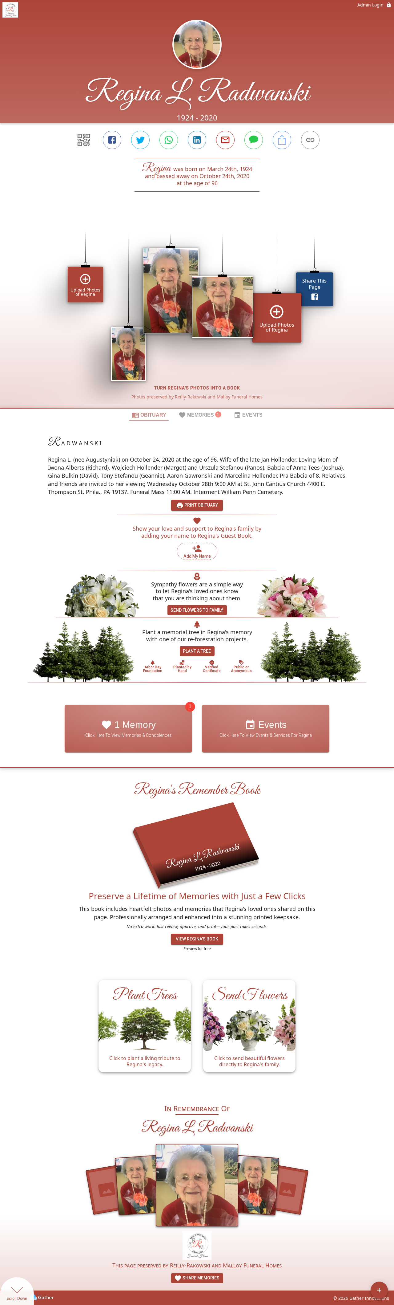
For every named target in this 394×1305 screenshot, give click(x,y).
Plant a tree (197, 651)
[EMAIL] (225, 140)
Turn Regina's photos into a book (197, 387)
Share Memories (200, 1277)
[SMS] (253, 140)
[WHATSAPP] (168, 140)
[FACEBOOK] (112, 140)
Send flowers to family (197, 610)
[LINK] (310, 140)
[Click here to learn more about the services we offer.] (197, 1246)
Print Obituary (200, 505)
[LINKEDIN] (197, 140)
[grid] (197, 310)
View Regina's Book (197, 938)
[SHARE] (282, 140)
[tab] (149, 415)
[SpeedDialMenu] (379, 1290)
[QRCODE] (83, 140)
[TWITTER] (140, 140)
